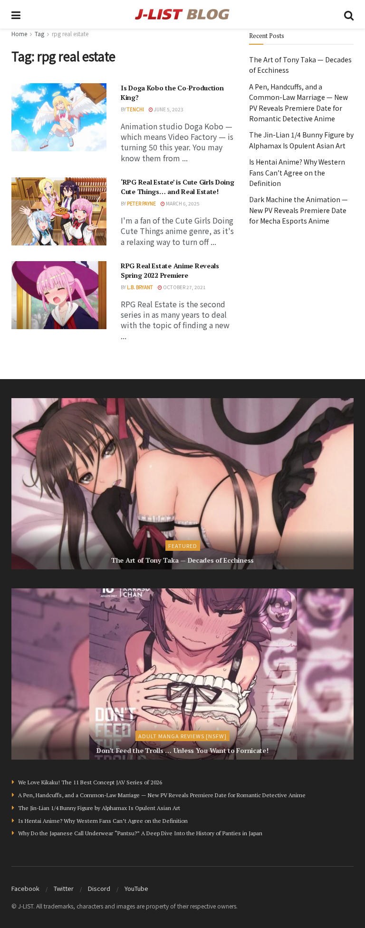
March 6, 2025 (182, 203)
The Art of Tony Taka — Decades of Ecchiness (182, 560)
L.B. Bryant (140, 287)
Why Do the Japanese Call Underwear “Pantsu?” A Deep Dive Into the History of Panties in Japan (140, 833)
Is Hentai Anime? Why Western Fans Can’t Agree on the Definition (297, 172)
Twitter (64, 888)
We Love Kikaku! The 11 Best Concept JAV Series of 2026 (90, 782)
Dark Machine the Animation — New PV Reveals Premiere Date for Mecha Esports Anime (298, 210)
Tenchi (135, 109)
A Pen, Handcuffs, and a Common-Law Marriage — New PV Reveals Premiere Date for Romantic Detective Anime (162, 795)
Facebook (25, 888)
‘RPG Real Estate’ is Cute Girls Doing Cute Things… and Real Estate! (177, 186)
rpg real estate (70, 33)
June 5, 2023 (168, 109)
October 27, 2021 (184, 287)
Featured (182, 545)
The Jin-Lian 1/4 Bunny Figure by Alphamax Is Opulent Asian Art (99, 807)
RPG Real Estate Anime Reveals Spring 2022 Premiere (170, 270)
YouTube (136, 888)
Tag (39, 33)
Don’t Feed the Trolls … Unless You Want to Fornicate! (182, 750)
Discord (99, 888)
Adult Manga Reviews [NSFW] (182, 736)
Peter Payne (141, 203)
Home (19, 33)
